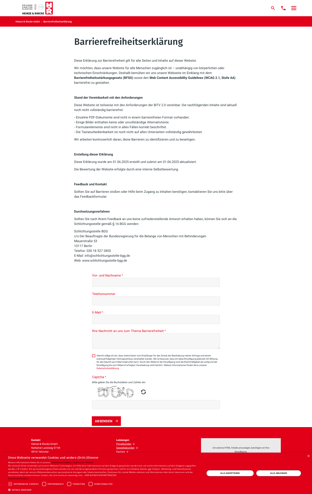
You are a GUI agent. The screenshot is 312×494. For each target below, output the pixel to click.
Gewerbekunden (125, 447)
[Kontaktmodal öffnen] (283, 8)
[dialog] (156, 473)
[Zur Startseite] (40, 8)
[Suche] (273, 8)
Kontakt (89, 462)
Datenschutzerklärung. (108, 368)
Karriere (120, 451)
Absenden (103, 421)
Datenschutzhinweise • (62, 462)
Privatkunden (123, 443)
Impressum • (79, 462)
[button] (293, 8)
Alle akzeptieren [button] (230, 473)
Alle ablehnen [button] (278, 473)
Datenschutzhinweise (18, 478)
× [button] (308, 456)
